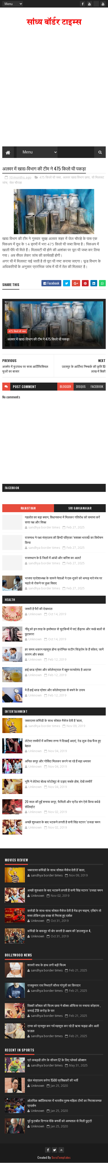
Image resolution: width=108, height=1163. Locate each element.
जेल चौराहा (15, 182)
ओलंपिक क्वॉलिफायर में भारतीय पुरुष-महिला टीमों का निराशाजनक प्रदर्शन (64, 1103)
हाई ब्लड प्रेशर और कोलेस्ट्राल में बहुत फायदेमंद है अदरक (58, 669)
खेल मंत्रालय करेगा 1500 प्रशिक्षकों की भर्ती (52, 1080)
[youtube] (89, 4)
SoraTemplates (61, 1157)
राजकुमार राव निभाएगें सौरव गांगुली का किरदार (54, 985)
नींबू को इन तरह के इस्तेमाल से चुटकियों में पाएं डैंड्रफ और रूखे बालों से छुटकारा (65, 631)
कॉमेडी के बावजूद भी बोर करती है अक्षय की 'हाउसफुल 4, (59, 930)
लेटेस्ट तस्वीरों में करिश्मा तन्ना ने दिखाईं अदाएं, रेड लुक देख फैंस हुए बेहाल (63, 743)
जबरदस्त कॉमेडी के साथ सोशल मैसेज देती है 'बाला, (54, 720)
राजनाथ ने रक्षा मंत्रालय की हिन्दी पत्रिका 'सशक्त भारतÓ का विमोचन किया (64, 540)
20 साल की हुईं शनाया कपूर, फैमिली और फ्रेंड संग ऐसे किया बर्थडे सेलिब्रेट (62, 804)
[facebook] (82, 4)
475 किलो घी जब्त (50, 177)
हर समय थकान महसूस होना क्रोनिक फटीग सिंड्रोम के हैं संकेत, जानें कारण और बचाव (64, 652)
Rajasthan (28, 508)
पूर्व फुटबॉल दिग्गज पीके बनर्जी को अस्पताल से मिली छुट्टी (59, 1120)
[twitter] (54, 1150)
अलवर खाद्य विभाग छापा (76, 177)
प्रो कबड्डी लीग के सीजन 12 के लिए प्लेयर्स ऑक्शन (56, 1059)
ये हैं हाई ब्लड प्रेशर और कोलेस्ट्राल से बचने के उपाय (55, 689)
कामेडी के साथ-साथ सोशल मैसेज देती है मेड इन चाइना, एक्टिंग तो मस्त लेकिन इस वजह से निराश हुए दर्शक (64, 913)
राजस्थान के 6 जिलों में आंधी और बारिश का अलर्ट (53, 557)
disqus (81, 386)
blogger (65, 386)
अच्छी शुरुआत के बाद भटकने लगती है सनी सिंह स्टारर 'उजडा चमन (62, 821)
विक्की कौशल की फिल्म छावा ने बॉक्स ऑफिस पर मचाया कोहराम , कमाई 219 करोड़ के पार (64, 1008)
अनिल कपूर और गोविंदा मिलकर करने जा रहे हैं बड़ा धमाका (58, 760)
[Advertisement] (54, 87)
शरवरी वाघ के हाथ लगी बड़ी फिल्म (46, 964)
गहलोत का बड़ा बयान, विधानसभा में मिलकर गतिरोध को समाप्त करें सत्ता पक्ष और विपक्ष (62, 519)
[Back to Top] (61, 1150)
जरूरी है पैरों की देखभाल (38, 608)
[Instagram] (96, 4)
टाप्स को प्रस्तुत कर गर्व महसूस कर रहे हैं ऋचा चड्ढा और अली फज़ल (63, 1028)
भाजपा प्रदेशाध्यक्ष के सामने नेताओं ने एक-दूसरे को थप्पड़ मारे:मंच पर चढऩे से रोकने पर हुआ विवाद (63, 580)
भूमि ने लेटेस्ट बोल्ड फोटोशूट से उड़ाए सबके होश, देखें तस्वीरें (58, 781)
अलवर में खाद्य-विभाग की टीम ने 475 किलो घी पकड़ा (38, 338)
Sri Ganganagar (79, 508)
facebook (97, 386)
